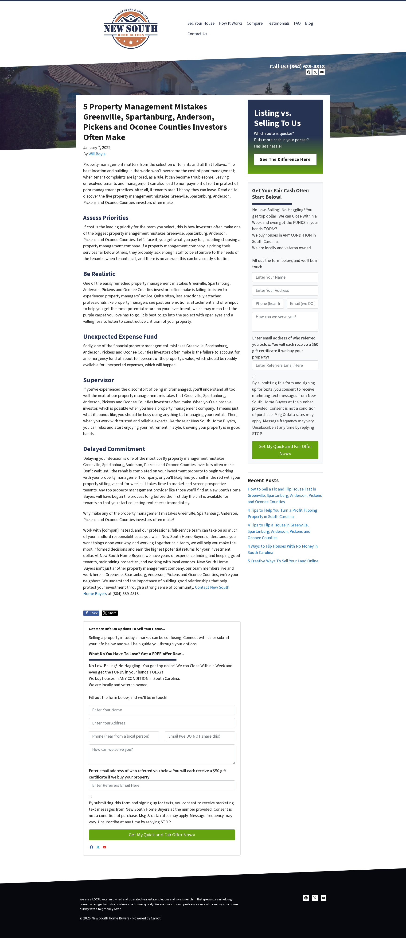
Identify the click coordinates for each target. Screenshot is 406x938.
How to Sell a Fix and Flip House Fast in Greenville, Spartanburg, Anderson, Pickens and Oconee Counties (285, 495)
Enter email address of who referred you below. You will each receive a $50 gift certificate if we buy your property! (157, 774)
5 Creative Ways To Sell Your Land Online (283, 561)
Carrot (156, 918)
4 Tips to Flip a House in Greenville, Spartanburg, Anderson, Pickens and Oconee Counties (279, 531)
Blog (309, 23)
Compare (255, 23)
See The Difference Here (285, 159)
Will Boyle (97, 154)
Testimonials (278, 23)
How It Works (230, 23)
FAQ (297, 23)
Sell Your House (201, 23)
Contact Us (197, 34)
